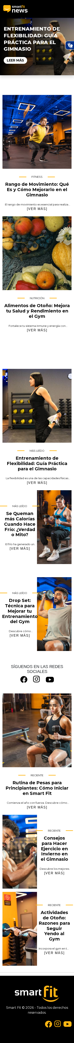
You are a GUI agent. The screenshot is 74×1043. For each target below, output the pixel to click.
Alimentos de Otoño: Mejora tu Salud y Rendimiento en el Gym (37, 253)
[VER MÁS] (37, 209)
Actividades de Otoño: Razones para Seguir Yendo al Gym (19, 929)
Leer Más (15, 60)
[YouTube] (50, 679)
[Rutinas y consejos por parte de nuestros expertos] (15, 9)
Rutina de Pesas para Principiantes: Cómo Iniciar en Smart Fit (37, 730)
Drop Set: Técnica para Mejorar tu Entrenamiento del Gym (54, 614)
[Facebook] (23, 679)
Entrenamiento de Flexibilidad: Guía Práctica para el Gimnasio (37, 406)
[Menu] (67, 9)
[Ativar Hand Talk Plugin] (69, 45)
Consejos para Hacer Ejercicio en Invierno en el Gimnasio (19, 852)
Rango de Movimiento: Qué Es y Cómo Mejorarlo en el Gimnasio (37, 132)
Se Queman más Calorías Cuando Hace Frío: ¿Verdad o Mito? (54, 527)
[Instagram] (36, 679)
